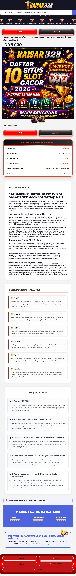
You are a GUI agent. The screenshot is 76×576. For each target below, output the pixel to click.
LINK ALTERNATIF (57, 563)
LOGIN (20, 32)
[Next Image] (72, 83)
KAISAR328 (12, 201)
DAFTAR (56, 32)
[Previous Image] (3, 83)
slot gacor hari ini (29, 264)
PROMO (21, 558)
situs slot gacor (15, 219)
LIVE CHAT (39, 569)
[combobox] (36, 12)
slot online (25, 253)
